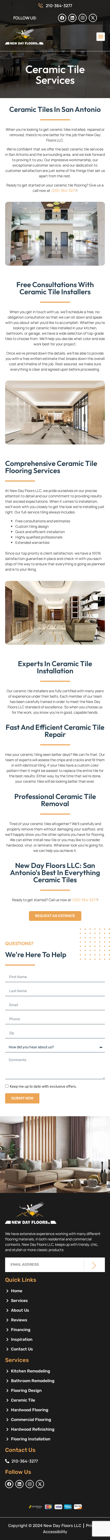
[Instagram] (83, 18)
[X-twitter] (93, 18)
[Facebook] (62, 18)
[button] (100, 36)
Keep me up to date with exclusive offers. (43, 1086)
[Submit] (94, 1266)
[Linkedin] (72, 18)
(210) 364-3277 (63, 190)
